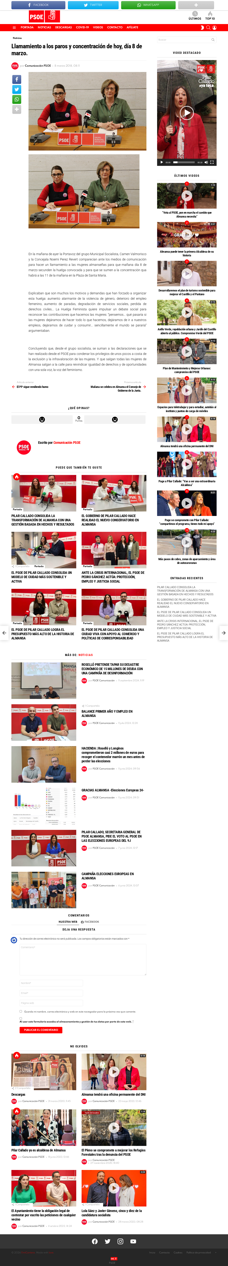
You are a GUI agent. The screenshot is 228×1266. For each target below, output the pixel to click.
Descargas (63, 27)
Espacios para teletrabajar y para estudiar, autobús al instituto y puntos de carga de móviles (186, 409)
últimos (195, 18)
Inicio (152, 1253)
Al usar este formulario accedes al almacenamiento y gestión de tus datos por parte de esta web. (77, 1022)
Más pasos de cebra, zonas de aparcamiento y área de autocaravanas (187, 561)
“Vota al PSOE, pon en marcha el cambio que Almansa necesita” (187, 214)
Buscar (213, 40)
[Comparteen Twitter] (16, 89)
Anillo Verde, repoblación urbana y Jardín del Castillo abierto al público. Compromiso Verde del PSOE (187, 331)
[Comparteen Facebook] (16, 79)
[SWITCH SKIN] (202, 27)
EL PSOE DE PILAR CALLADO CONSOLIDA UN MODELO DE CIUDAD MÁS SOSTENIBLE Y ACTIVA (41, 576)
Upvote (42, 419)
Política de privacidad (198, 1253)
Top (16, 476)
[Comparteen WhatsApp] (16, 99)
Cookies (178, 1253)
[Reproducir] (162, 162)
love (51, 1253)
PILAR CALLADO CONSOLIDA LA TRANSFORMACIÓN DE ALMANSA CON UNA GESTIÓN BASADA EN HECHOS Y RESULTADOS (42, 520)
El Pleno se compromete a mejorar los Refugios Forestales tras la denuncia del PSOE (113, 1152)
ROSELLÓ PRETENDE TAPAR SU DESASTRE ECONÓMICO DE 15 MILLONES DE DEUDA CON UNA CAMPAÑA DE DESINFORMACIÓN (112, 668)
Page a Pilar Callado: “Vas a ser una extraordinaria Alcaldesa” (187, 483)
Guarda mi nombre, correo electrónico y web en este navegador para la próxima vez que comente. (80, 1012)
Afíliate (132, 27)
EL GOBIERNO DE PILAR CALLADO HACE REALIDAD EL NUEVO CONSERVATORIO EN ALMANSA (110, 520)
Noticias (44, 27)
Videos (98, 27)
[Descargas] (43, 1072)
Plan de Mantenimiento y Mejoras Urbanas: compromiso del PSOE (187, 370)
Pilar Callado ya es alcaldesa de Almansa (38, 1150)
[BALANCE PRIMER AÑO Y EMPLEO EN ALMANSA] (43, 722)
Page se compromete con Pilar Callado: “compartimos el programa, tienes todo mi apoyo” (186, 522)
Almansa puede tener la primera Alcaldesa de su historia (187, 253)
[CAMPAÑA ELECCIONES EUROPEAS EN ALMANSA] (43, 890)
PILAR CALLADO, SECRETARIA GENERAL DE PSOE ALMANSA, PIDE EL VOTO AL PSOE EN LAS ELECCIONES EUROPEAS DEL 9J (112, 836)
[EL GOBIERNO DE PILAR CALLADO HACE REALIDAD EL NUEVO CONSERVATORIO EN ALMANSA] (114, 493)
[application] (187, 113)
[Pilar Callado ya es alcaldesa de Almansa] (43, 1127)
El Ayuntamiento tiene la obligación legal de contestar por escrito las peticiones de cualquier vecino (43, 1215)
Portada (27, 27)
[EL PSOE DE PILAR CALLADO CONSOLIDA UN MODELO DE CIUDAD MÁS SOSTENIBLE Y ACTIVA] (43, 550)
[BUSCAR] (208, 27)
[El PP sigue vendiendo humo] (4, 633)
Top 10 (210, 18)
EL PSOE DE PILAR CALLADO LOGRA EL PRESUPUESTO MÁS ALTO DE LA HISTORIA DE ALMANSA (42, 633)
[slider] (184, 162)
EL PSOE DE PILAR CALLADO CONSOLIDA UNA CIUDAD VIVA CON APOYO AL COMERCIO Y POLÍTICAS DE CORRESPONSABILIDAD (113, 633)
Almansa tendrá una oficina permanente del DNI (113, 1094)
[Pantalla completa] (212, 162)
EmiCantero (28, 1253)
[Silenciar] (206, 162)
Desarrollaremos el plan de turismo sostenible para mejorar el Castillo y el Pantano (187, 292)
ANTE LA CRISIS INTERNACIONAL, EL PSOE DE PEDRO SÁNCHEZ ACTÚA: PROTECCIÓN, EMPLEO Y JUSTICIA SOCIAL (113, 576)
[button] (187, 113)
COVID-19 (82, 27)
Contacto (115, 27)
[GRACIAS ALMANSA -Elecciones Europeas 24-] (43, 806)
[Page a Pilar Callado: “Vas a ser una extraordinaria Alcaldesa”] (187, 464)
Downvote (115, 419)
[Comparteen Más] (16, 109)
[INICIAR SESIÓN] (214, 27)
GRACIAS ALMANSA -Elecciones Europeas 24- (113, 790)
